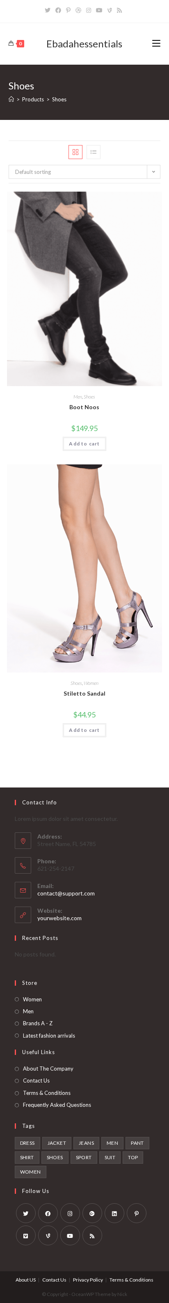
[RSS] (119, 10)
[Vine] (109, 10)
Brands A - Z (38, 1023)
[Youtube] (99, 10)
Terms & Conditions (47, 1093)
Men (77, 397)
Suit (110, 1157)
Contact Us (36, 1080)
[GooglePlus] (92, 1213)
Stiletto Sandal (84, 693)
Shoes (89, 397)
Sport (84, 1157)
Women (91, 683)
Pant (137, 1143)
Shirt (27, 1157)
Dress (27, 1143)
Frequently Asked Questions (57, 1104)
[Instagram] (89, 10)
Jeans (86, 1143)
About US (26, 1280)
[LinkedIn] (114, 1213)
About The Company (48, 1068)
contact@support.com (66, 893)
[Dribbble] (78, 10)
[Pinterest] (68, 10)
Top (133, 1157)
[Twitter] (49, 10)
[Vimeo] (26, 1235)
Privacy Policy (88, 1280)
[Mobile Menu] (156, 43)
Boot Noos (84, 406)
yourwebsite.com (59, 917)
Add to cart (84, 444)
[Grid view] (75, 152)
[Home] (11, 99)
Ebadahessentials (84, 43)
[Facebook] (58, 10)
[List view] (93, 152)
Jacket (57, 1143)
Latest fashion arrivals (49, 1035)
